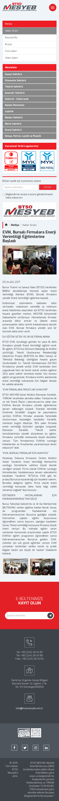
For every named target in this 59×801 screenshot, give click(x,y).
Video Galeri (11, 57)
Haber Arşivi (11, 30)
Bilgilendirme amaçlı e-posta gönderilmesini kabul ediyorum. (29, 196)
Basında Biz (11, 37)
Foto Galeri (11, 51)
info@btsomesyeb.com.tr (29, 708)
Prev (6, 260)
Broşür (8, 44)
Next (52, 260)
